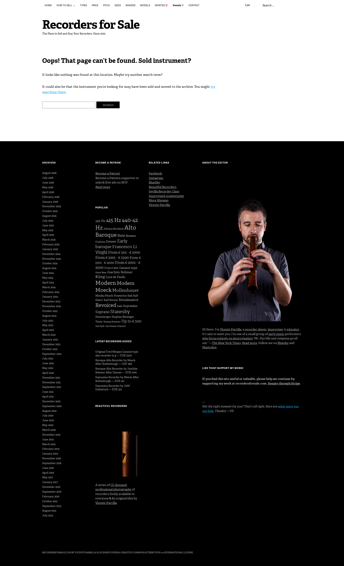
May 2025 (47, 230)
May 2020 (47, 425)
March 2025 (49, 239)
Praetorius (120, 295)
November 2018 (51, 458)
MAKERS (130, 5)
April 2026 (48, 192)
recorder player (256, 329)
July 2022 (47, 358)
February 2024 (51, 292)
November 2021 (51, 382)
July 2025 (47, 220)
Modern (105, 283)
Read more (249, 343)
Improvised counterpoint (166, 196)
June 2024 (48, 273)
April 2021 (48, 396)
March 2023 (49, 334)
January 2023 (50, 339)
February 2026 (51, 197)
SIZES (118, 5)
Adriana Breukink (114, 228)
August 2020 (49, 411)
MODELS (145, 5)
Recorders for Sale (91, 25)
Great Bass (100, 272)
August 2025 (49, 216)
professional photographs (113, 489)
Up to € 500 (131, 321)
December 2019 (51, 434)
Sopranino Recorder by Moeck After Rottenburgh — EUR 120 (117, 379)
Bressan (131, 236)
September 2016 (51, 491)
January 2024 (50, 296)
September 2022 (51, 354)
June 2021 (48, 391)
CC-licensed (118, 485)
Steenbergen (103, 316)
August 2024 (49, 268)
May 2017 (47, 477)
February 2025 (51, 244)
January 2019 (50, 453)
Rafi (129, 295)
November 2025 (51, 206)
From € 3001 (111, 268)
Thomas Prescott (112, 321)
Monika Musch (104, 295)
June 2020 (48, 420)
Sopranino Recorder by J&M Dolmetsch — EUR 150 (112, 387)
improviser (275, 329)
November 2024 (51, 258)
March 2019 (49, 444)
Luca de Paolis (115, 277)
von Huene (110, 326)
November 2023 (51, 306)
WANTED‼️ (161, 5)
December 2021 (51, 377)
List (247, 5)
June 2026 (48, 182)
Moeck (103, 290)
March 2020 (49, 430)
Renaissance (128, 300)
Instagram (156, 178)
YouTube (66, 541)
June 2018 (48, 468)
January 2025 (50, 249)
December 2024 (51, 254)
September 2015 (51, 506)
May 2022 (47, 368)
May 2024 (47, 277)
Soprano (102, 312)
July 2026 (47, 177)
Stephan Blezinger (123, 316)
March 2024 (49, 287)
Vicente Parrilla (106, 503)
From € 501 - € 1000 (124, 252)
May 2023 (47, 325)
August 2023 (49, 316)
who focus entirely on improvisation (227, 338)
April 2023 (48, 330)
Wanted (121, 326)
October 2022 (50, 349)
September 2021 (51, 387)
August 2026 (49, 173)
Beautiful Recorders (162, 187)
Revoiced (105, 305)
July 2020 (47, 415)
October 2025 (50, 211)
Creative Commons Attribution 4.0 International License (157, 552)
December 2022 (51, 344)
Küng (100, 276)
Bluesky (283, 343)
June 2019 (48, 439)
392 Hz (100, 221)
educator (293, 329)
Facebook (155, 174)
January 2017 (50, 482)
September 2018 (51, 463)
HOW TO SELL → (66, 5)
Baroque (106, 234)
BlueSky (154, 182)
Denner (111, 242)
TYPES (83, 5)
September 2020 (52, 406)
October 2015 (50, 501)
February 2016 (50, 496)
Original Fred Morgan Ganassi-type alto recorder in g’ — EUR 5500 (116, 353)
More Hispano (158, 200)
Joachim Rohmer (120, 272)
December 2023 (51, 301)
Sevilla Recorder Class (164, 191)
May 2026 (47, 187)
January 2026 (50, 201)
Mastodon (209, 347)
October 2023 (50, 311)
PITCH (106, 5)
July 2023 (47, 320)
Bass (121, 235)
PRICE (95, 5)
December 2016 (51, 487)
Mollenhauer (125, 290)
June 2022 (48, 363)
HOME (48, 5)
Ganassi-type (128, 268)
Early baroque (111, 243)
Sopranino (130, 306)
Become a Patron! (107, 174)
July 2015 (47, 515)
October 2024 (50, 263)
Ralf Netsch (111, 300)
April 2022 (48, 373)
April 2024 (48, 282)
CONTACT (194, 5)
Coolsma (100, 241)
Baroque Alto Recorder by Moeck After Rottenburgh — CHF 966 (115, 362)
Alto (130, 227)
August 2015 (49, 510)
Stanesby (120, 312)
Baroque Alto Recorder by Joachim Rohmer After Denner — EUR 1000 (116, 370)
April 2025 (48, 235)
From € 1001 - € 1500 (112, 257)
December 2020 (51, 401)
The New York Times (226, 343)
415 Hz (113, 220)
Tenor (99, 321)
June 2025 (48, 225)
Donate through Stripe (284, 384)
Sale (119, 306)
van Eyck (100, 326)
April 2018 (48, 472)
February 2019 (50, 449)
